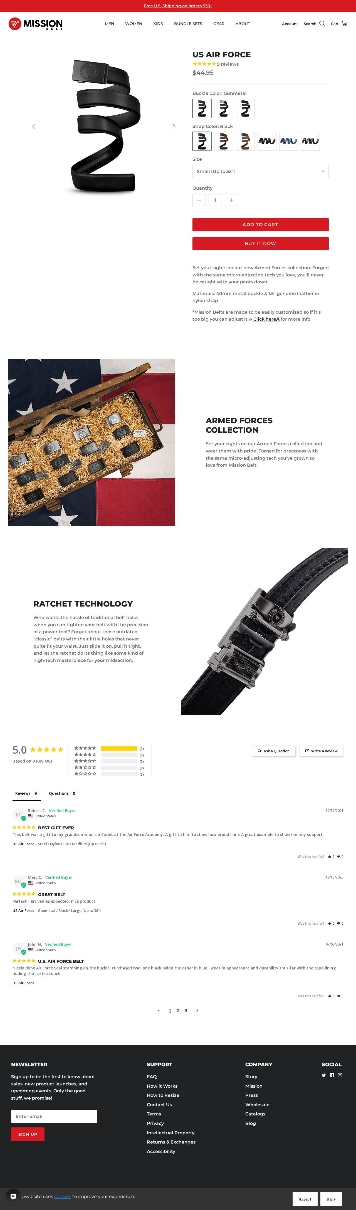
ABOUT (243, 23)
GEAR (218, 23)
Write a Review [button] (324, 750)
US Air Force (23, 843)
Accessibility (161, 1151)
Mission (254, 1086)
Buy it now (260, 243)
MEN (109, 23)
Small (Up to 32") (216, 171)
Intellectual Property (170, 1132)
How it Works (162, 1086)
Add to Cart (260, 224)
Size (197, 159)
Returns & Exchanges (171, 1142)
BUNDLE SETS (188, 23)
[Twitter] (324, 1075)
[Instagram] (340, 1075)
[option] (104, 126)
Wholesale (257, 1104)
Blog (250, 1123)
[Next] (174, 126)
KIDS (158, 23)
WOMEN (133, 23)
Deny (331, 1199)
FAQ (152, 1076)
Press (251, 1095)
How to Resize (163, 1095)
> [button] (197, 1010)
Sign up (27, 1134)
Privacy (155, 1123)
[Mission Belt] (35, 23)
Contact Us (159, 1104)
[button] (331, 856)
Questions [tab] (59, 793)
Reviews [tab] (22, 793)
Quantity (202, 188)
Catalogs (255, 1114)
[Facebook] (332, 1075)
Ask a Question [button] (277, 750)
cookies (62, 1196)
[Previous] (34, 126)
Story (251, 1076)
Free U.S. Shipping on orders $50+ (178, 5)
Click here (267, 319)
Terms (154, 1114)
